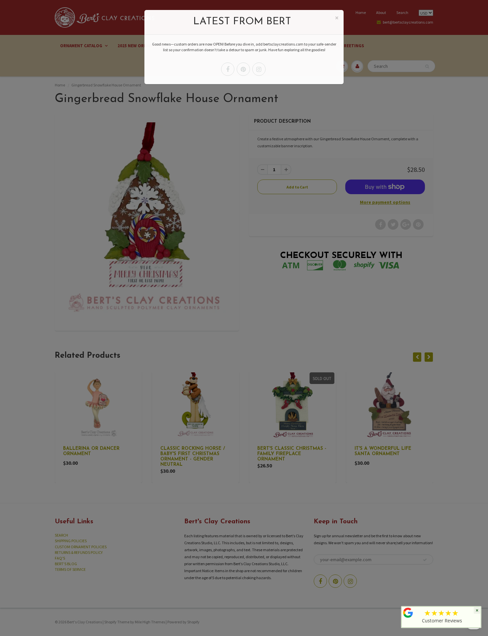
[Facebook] (227, 69)
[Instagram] (259, 69)
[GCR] (408, 613)
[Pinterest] (243, 69)
